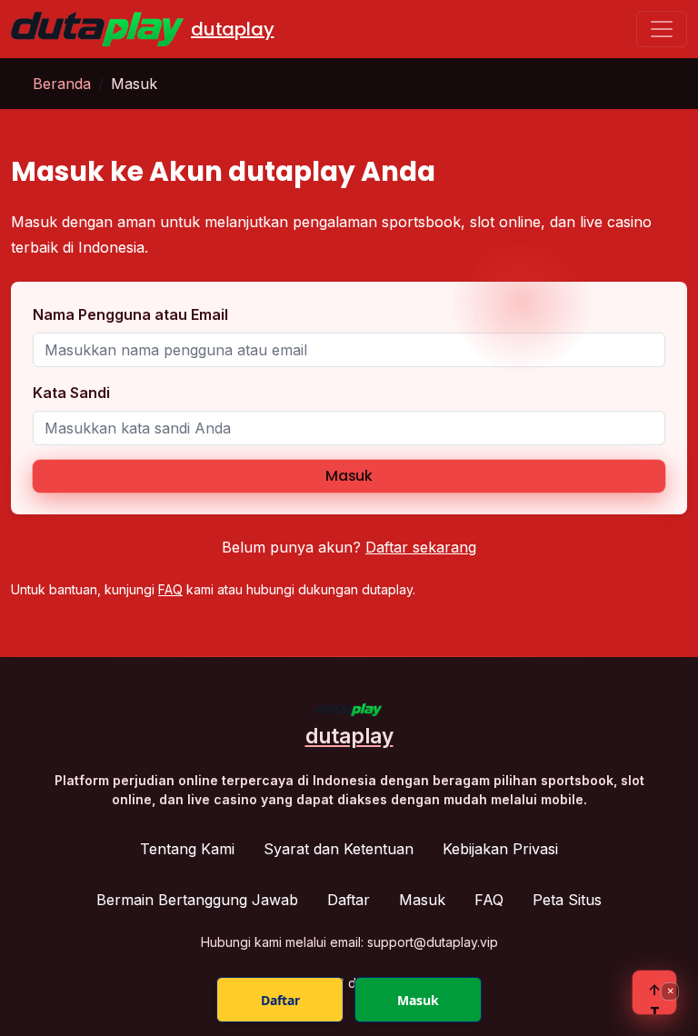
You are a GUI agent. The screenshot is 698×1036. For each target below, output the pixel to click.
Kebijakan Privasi (500, 849)
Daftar (348, 900)
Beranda (62, 84)
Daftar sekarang (420, 547)
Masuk (349, 475)
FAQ (170, 589)
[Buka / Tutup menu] (661, 29)
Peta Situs (567, 900)
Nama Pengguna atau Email (130, 314)
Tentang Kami (187, 849)
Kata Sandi (71, 393)
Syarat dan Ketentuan (339, 849)
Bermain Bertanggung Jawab (197, 900)
